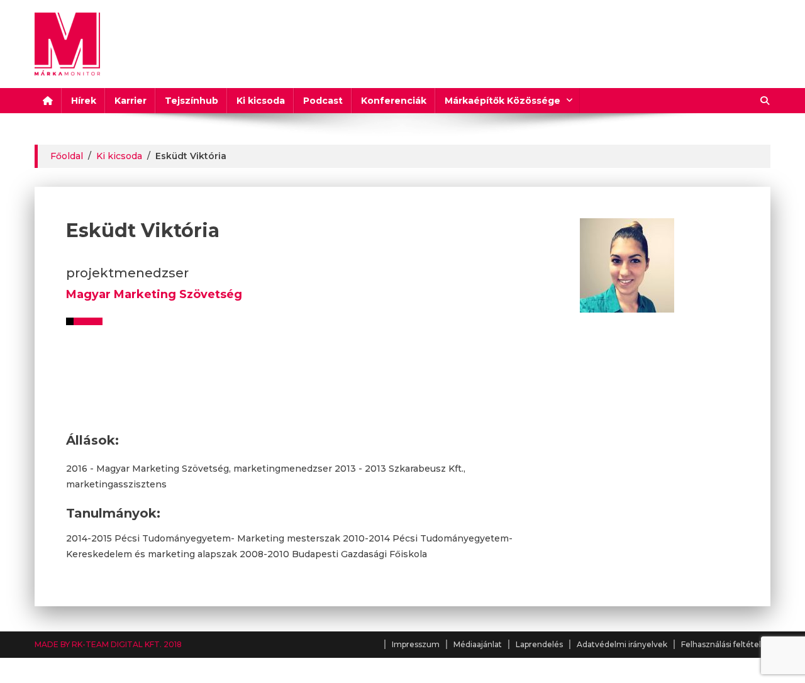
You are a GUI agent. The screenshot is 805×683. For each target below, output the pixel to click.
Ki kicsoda (260, 100)
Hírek (83, 100)
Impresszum (416, 644)
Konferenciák (393, 100)
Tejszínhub (191, 100)
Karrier (130, 100)
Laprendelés (539, 644)
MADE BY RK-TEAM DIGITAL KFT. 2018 (108, 644)
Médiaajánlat (477, 644)
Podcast (323, 100)
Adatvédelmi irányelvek (622, 644)
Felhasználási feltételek (725, 644)
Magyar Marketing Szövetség (154, 294)
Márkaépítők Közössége (502, 100)
